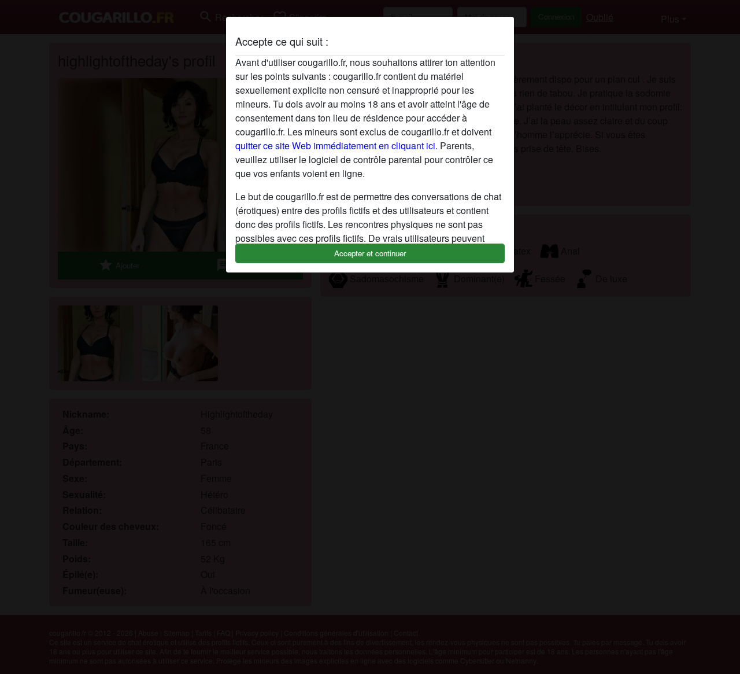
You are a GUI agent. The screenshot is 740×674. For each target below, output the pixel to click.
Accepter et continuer (370, 253)
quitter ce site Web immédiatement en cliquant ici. (336, 145)
